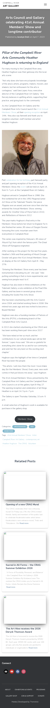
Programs (40, 690)
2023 (32, 427)
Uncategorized (20, 427)
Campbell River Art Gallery (13, 439)
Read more (24, 523)
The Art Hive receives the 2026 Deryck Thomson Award (23, 630)
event (23, 186)
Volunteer (32, 443)
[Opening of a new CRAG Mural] (25, 485)
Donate (41, 696)
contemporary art (32, 439)
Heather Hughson (10, 443)
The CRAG (22, 443)
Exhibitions (8, 431)
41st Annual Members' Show (19, 435)
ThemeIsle (34, 702)
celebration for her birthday (18, 180)
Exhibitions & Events (23, 690)
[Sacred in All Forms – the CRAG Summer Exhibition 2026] (25, 546)
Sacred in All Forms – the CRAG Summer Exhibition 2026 (23, 566)
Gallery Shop (11, 696)
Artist (34, 435)
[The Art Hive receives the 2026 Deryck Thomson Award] (25, 609)
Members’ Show (25, 419)
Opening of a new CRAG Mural (22, 504)
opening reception (32, 112)
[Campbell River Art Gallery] (12, 4)
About (8, 690)
